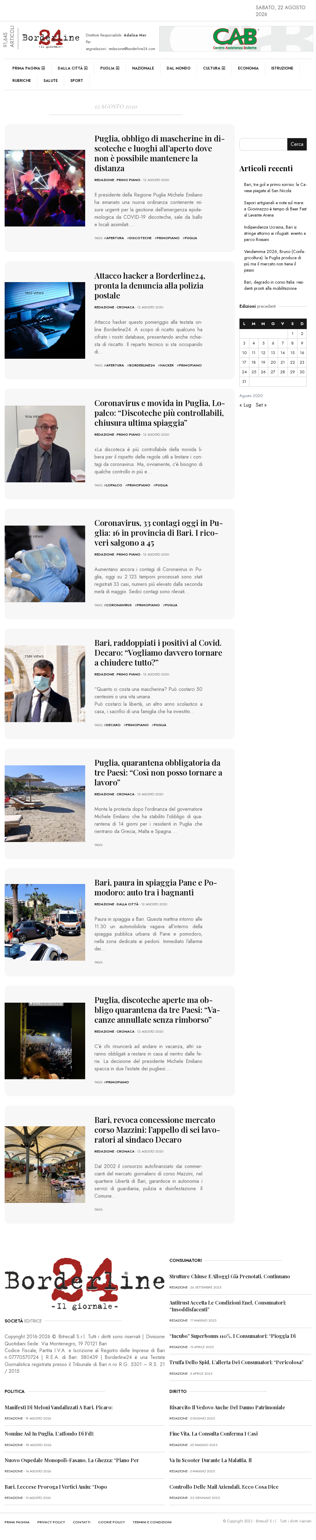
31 (244, 381)
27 (273, 372)
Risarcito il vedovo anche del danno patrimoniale (227, 1407)
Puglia (107, 68)
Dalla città (70, 68)
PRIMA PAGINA (17, 1522)
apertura (115, 237)
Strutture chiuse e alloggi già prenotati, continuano (229, 1276)
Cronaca (126, 307)
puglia (191, 237)
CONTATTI (81, 1522)
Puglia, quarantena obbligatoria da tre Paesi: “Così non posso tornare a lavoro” (158, 772)
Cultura (211, 68)
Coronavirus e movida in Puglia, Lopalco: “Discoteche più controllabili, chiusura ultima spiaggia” (159, 412)
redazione (104, 179)
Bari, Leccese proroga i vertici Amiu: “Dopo (56, 1486)
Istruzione (282, 68)
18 (254, 362)
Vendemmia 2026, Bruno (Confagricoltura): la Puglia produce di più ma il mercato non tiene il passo (274, 260)
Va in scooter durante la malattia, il (210, 1460)
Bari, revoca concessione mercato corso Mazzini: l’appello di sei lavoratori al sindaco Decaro (157, 1129)
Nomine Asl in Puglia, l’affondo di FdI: (49, 1433)
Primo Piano (128, 179)
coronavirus (119, 605)
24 (244, 372)
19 (263, 362)
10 (244, 353)
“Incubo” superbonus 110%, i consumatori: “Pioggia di (232, 1336)
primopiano (168, 237)
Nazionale (143, 68)
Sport (76, 80)
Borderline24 (142, 365)
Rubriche (21, 80)
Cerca (297, 144)
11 (254, 353)
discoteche (140, 237)
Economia (248, 68)
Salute (51, 80)
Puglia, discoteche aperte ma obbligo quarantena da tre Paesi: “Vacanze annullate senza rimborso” (157, 1009)
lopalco (114, 485)
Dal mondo (178, 68)
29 (292, 372)
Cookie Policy (111, 1522)
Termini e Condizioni (152, 1522)
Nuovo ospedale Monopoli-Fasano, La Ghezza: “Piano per (72, 1460)
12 (263, 353)
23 (302, 362)
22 (292, 362)
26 (263, 372)
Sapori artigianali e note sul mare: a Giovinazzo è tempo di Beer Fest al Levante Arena (275, 209)
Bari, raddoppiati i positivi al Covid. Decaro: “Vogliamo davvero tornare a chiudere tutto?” (158, 652)
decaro (113, 724)
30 (302, 372)
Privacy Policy (51, 1522)
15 (292, 353)
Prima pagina (26, 68)
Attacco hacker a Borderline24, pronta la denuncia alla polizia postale (149, 285)
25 (254, 372)
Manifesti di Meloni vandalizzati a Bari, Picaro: (59, 1407)
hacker (167, 365)
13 (273, 353)
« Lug (245, 404)
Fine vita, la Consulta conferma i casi (213, 1433)
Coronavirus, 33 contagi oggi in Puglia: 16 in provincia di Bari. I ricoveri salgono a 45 (158, 532)
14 (283, 353)
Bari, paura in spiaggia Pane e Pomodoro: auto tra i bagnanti (155, 887)
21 (283, 362)
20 (273, 362)
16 (302, 353)
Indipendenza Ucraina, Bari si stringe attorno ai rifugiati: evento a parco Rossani (275, 233)
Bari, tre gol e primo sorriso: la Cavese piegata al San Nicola (275, 187)
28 (282, 372)
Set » (261, 404)
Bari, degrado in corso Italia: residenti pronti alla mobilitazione (274, 285)
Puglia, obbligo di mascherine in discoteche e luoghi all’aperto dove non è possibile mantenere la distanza (159, 153)
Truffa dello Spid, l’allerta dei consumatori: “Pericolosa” (236, 1362)
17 (244, 362)
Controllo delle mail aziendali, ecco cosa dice (224, 1486)
